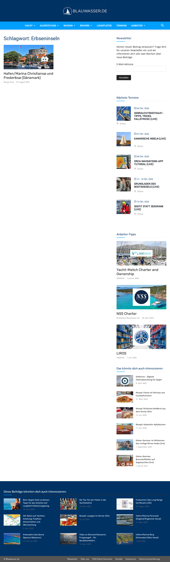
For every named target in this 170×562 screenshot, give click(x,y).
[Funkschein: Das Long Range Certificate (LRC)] (125, 504)
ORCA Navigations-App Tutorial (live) (148, 163)
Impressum (131, 559)
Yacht (29, 25)
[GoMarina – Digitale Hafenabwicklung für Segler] (125, 381)
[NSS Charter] (141, 297)
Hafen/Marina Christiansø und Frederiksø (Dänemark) (28, 75)
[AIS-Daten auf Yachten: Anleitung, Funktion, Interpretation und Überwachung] (12, 520)
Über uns (85, 559)
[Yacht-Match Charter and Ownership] (141, 253)
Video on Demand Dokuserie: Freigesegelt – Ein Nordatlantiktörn (92, 537)
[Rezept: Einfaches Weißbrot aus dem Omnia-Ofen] (125, 413)
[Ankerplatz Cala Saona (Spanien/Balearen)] (12, 539)
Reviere (84, 25)
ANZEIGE (120, 278)
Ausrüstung (48, 25)
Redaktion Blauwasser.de (128, 318)
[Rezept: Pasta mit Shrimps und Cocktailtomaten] (125, 397)
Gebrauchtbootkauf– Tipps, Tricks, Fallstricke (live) (149, 116)
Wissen (68, 25)
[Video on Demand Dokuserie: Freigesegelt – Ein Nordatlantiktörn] (68, 539)
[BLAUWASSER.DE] (85, 10)
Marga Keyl (9, 82)
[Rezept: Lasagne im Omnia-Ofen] (68, 520)
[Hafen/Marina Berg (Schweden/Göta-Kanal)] (125, 539)
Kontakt (118, 559)
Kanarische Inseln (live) (150, 138)
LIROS (121, 353)
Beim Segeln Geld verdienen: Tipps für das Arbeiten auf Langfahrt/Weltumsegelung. (36, 503)
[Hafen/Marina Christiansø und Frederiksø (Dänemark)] (28, 57)
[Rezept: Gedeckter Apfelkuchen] (125, 428)
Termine (121, 25)
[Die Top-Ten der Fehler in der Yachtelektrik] (68, 504)
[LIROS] (141, 337)
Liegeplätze (104, 25)
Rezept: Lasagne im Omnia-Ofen (94, 516)
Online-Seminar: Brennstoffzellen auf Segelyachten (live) (145, 459)
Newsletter (72, 559)
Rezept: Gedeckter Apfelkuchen (151, 424)
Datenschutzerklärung (149, 559)
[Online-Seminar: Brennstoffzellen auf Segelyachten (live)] (125, 460)
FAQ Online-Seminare (102, 559)
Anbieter (137, 25)
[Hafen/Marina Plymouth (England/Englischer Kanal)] (125, 520)
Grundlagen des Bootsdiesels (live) (146, 185)
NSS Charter (127, 313)
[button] (162, 26)
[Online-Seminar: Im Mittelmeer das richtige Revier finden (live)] (125, 444)
